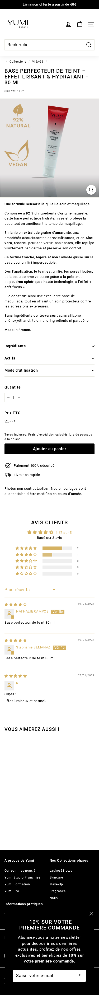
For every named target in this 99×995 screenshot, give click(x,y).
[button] (26, 548)
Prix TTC (12, 413)
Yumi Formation (17, 884)
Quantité (12, 387)
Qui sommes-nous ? (20, 870)
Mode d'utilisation (21, 370)
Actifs (9, 358)
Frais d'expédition (41, 434)
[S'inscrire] (78, 976)
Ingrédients (15, 346)
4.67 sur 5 (63, 533)
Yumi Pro (11, 891)
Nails (54, 898)
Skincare (56, 877)
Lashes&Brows (61, 870)
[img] (15, 604)
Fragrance (58, 891)
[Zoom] (91, 190)
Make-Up (56, 884)
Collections (18, 61)
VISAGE (37, 61)
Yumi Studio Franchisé (22, 877)
